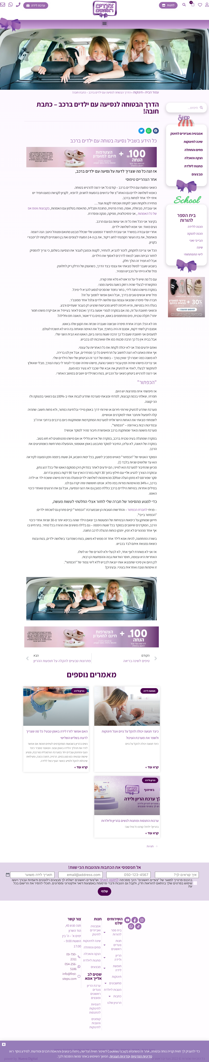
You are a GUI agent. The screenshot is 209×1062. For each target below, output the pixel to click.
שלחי (104, 891)
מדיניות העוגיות (119, 1056)
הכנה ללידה (195, 226)
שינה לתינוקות (193, 141)
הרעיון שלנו (114, 1003)
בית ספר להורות (116, 932)
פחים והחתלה (194, 150)
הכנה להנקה (195, 233)
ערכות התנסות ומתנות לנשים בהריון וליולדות (130, 820)
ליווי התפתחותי (193, 254)
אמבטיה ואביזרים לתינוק (186, 133)
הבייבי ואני (196, 240)
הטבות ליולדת (112, 990)
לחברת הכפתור (137, 509)
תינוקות (138, 92)
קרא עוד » (152, 767)
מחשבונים (115, 983)
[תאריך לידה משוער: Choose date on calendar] (7, 875)
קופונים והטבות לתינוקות (95, 1023)
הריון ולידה (118, 957)
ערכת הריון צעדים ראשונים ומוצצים (94, 991)
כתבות (117, 996)
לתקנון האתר (109, 880)
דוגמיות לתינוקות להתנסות (95, 1008)
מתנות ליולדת (193, 166)
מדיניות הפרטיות (141, 1056)
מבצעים (197, 174)
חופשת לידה (117, 968)
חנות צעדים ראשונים (116, 945)
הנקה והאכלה (194, 158)
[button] (184, 4)
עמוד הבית (152, 92)
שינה (200, 247)
